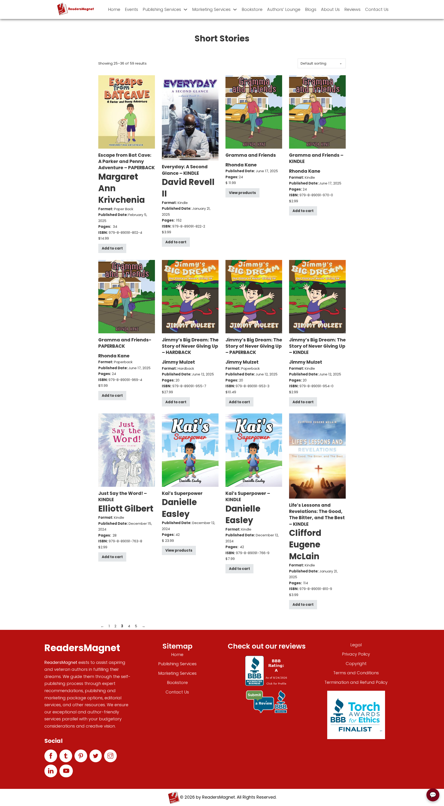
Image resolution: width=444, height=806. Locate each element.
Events (131, 9)
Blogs (310, 9)
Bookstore (252, 9)
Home (114, 9)
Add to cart (112, 248)
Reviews (352, 9)
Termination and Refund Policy (356, 682)
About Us (330, 9)
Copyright (356, 663)
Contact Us (376, 9)
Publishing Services (162, 9)
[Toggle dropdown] (185, 9)
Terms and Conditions (356, 673)
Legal (356, 645)
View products (242, 192)
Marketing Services (211, 9)
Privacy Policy (356, 654)
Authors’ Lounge (283, 9)
